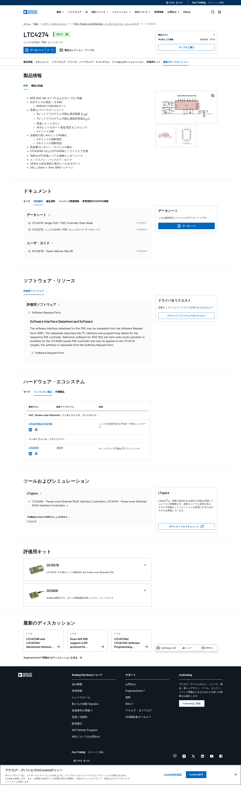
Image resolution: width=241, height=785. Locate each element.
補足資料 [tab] (50, 201)
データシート (37, 50)
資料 (128, 697)
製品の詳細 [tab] (37, 85)
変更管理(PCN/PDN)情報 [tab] (95, 201)
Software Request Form (46, 312)
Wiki (128, 703)
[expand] (145, 565)
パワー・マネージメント (54, 23)
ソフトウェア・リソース (64, 61)
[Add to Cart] (30, 429)
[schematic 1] (165, 136)
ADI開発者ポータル (136, 717)
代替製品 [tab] (59, 391)
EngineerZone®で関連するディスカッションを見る (51, 657)
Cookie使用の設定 (173, 774)
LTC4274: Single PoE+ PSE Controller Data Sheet (62, 223)
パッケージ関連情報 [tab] (69, 201)
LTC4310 (33, 447)
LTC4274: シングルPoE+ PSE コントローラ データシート (66, 229)
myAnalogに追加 (168, 648)
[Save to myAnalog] (36, 429)
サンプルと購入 (187, 47)
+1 (48, 50)
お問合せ (130, 684)
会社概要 (77, 684)
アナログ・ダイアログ (138, 710)
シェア (189, 648)
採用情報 (77, 690)
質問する (209, 648)
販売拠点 (77, 723)
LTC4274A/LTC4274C (40, 423)
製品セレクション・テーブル (79, 50)
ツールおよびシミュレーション (128, 61)
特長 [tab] (25, 85)
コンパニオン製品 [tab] (43, 391)
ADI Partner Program (84, 730)
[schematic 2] (186, 136)
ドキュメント (42, 61)
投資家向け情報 (81, 710)
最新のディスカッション (175, 61)
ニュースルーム (81, 697)
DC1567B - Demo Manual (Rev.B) (52, 251)
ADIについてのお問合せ (86, 736)
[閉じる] (235, 774)
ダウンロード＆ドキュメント (184, 526)
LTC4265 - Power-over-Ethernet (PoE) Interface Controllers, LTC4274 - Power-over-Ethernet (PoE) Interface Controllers (89, 503)
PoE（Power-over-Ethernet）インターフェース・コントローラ (106, 23)
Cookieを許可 (196, 774)
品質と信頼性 (80, 717)
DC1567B (53, 565)
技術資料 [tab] (38, 201)
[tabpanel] (87, 132)
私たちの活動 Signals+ (85, 703)
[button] (69, 24)
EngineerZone (133, 690)
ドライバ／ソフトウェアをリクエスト (186, 315)
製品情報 (28, 61)
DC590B (52, 591)
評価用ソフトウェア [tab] (33, 290)
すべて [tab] (26, 201)
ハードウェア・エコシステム (94, 61)
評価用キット (154, 61)
